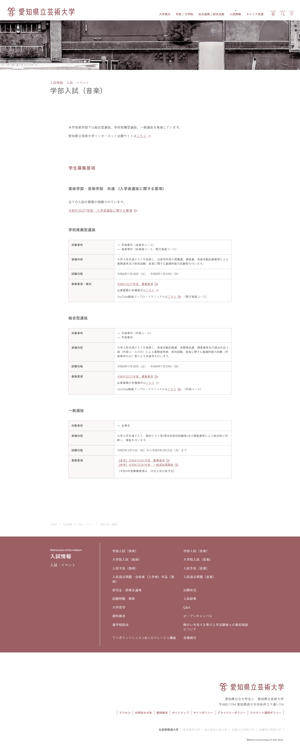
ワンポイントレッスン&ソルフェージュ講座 (144, 637)
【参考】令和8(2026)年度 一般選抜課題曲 (145, 464)
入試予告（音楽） (196, 568)
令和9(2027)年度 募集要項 (135, 284)
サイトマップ (180, 712)
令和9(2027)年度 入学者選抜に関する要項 (100, 210)
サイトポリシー (203, 712)
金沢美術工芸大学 (215, 729)
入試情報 (235, 14)
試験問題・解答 (123, 598)
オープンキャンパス (197, 616)
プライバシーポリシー (231, 712)
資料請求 (118, 616)
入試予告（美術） (125, 568)
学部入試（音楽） (196, 551)
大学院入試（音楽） (198, 559)
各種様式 (189, 637)
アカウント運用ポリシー (265, 712)
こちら (141, 136)
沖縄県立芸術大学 (270, 729)
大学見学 (118, 607)
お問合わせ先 (143, 712)
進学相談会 (120, 624)
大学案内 (164, 14)
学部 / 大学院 (184, 14)
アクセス (125, 712)
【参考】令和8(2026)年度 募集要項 (141, 460)
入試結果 (189, 598)
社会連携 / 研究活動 (211, 14)
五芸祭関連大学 (169, 729)
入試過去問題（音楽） (199, 576)
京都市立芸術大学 (242, 729)
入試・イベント (86, 524)
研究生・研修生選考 (127, 590)
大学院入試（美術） (127, 559)
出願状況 (189, 590)
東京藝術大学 (191, 729)
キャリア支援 (254, 14)
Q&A (186, 607)
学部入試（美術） (125, 551)
